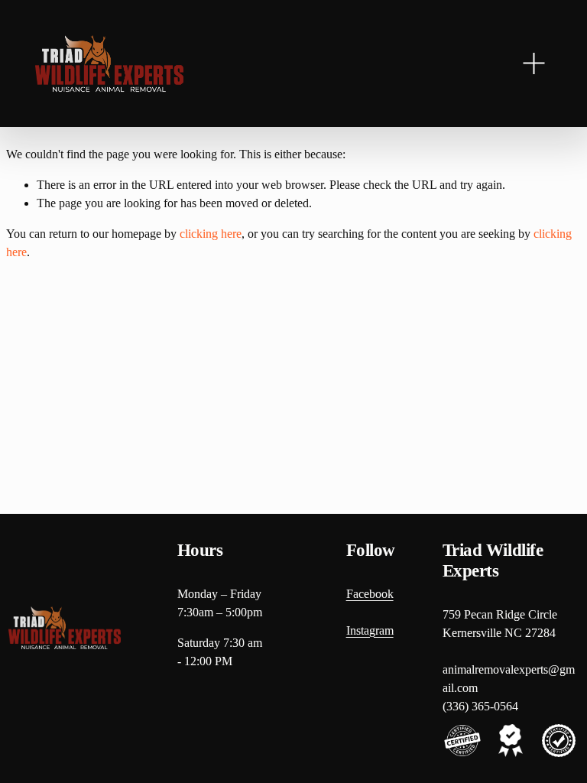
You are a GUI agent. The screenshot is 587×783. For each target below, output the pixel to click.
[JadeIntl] (109, 63)
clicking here (211, 233)
